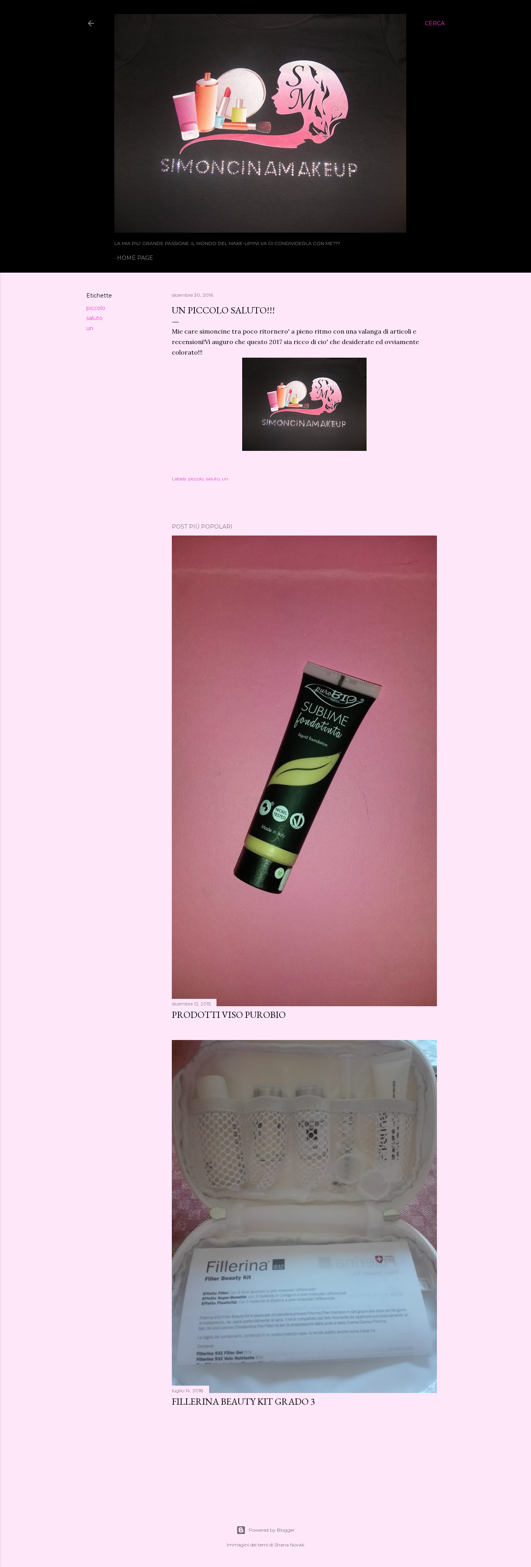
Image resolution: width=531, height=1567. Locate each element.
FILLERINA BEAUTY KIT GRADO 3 (243, 1401)
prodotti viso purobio (229, 1015)
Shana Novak (289, 1545)
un (89, 328)
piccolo (95, 307)
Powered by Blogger (272, 1530)
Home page (135, 257)
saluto (94, 318)
